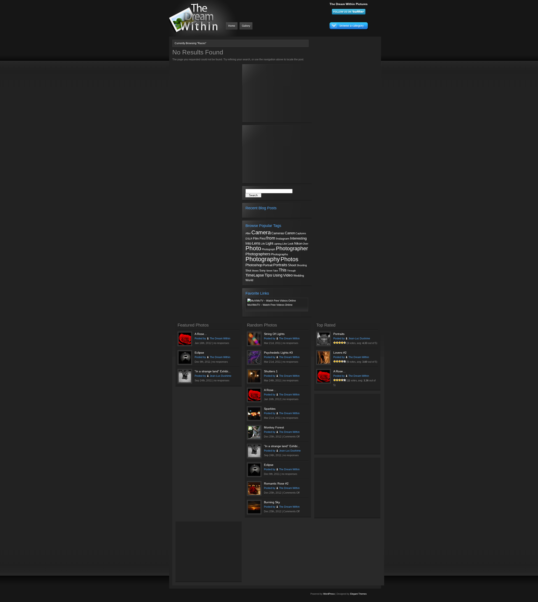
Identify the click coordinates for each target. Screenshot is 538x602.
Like (284, 243)
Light (269, 243)
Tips (268, 275)
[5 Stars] (344, 342)
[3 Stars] (339, 342)
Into (248, 243)
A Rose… (201, 334)
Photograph (268, 249)
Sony (262, 270)
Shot (248, 270)
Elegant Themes (358, 594)
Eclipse (199, 352)
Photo (253, 248)
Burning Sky (272, 502)
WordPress (329, 594)
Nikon (298, 243)
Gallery (246, 25)
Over (305, 243)
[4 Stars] (342, 342)
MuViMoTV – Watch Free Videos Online (270, 304)
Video (288, 275)
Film (256, 238)
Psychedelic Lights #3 (278, 352)
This (282, 270)
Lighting (278, 243)
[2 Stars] (337, 342)
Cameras (277, 233)
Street (269, 270)
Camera (261, 232)
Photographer (292, 248)
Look (291, 243)
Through (291, 270)
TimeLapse (254, 275)
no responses (221, 343)
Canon (290, 233)
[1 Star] (334, 342)
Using (277, 275)
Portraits (280, 265)
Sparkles (270, 408)
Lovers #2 (340, 352)
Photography (262, 259)
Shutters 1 (271, 371)
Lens (256, 243)
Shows (255, 270)
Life (263, 243)
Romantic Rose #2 (276, 483)
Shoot (292, 265)
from (270, 238)
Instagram (282, 238)
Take (275, 270)
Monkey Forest (274, 427)
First (263, 238)
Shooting (302, 265)
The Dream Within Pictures (349, 4)
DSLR (248, 238)
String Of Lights (274, 334)
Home (231, 25)
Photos (289, 259)
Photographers (257, 254)
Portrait (268, 265)
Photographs (279, 254)
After (248, 233)
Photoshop (253, 265)
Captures (300, 233)
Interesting (298, 238)
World (249, 280)
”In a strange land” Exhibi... (213, 371)
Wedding (298, 275)
